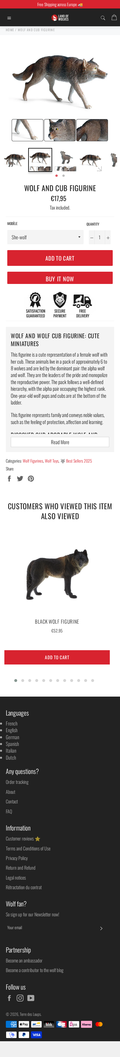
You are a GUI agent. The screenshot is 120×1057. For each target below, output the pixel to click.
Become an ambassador (24, 960)
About (10, 791)
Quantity (93, 224)
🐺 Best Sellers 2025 (76, 461)
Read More (60, 442)
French (11, 723)
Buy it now (60, 278)
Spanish (12, 743)
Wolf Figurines (33, 461)
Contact (12, 801)
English (11, 730)
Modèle (12, 223)
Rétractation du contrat (24, 887)
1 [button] (56, 176)
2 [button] (63, 176)
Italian (11, 750)
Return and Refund (21, 867)
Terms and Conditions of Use (28, 848)
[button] (15, 680)
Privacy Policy (17, 857)
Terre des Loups (30, 1014)
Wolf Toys (52, 461)
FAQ (9, 811)
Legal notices (16, 877)
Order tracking (17, 781)
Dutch (11, 757)
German (12, 737)
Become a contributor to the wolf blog (34, 970)
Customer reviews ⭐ (23, 838)
